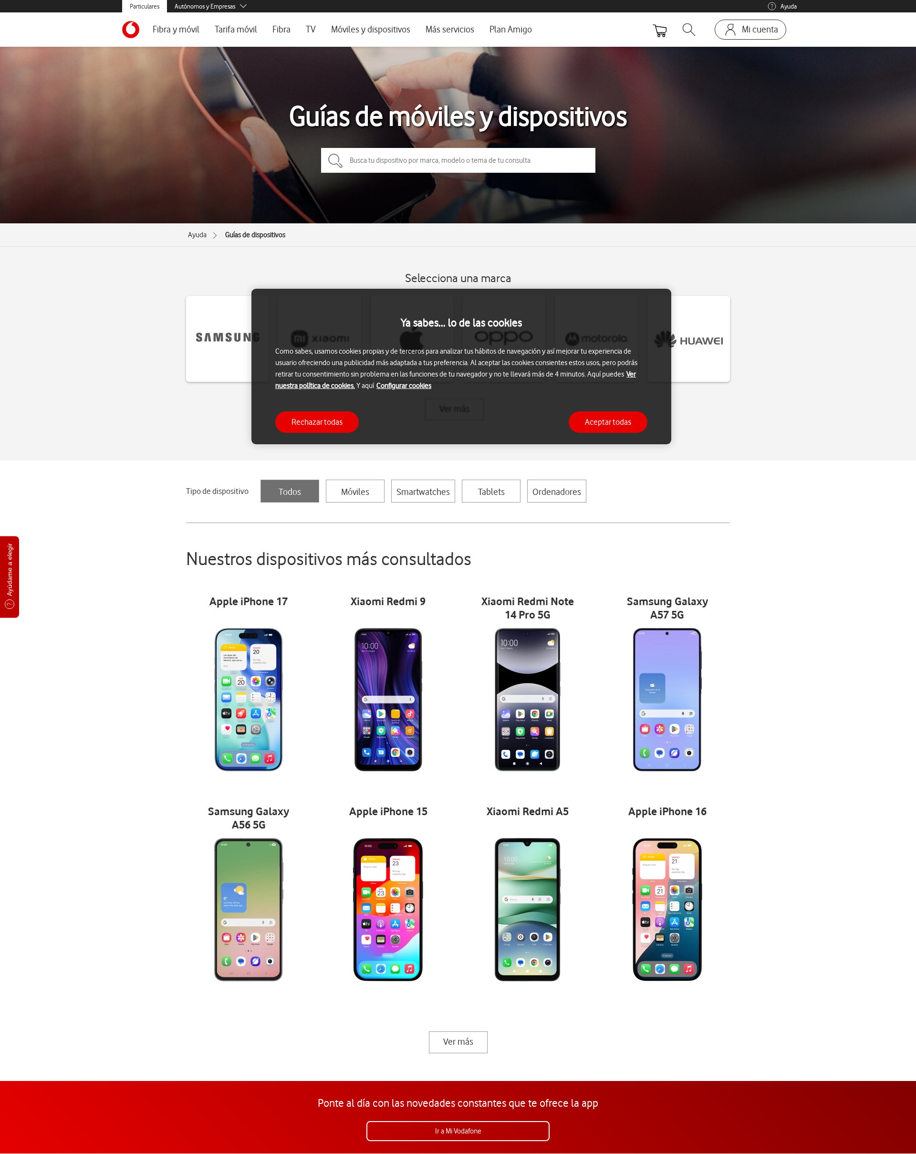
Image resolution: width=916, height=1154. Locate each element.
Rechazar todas (317, 421)
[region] (461, 367)
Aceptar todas (608, 421)
